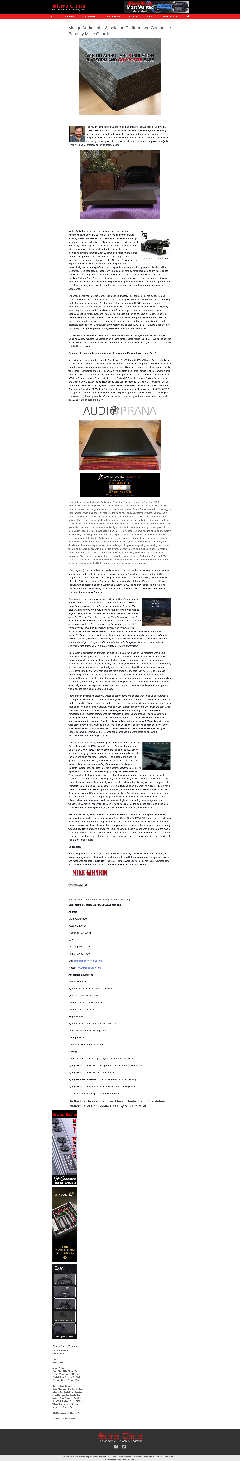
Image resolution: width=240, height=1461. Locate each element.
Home (53, 16)
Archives (69, 16)
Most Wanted (89, 16)
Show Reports (170, 16)
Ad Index (133, 16)
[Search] (188, 17)
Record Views (113, 16)
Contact (150, 16)
